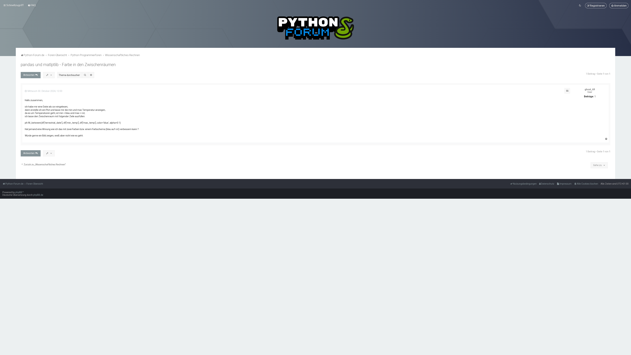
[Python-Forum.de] (315, 28)
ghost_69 (590, 89)
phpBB (18, 192)
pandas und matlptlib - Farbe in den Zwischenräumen (68, 64)
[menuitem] (32, 5)
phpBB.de (38, 195)
